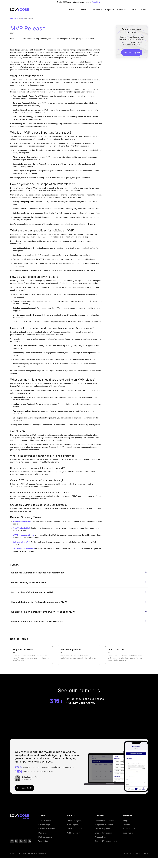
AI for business (44, 821)
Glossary (13, 18)
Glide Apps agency (74, 821)
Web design (43, 841)
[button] (73, 10)
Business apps (44, 825)
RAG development (102, 829)
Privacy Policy (129, 853)
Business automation (46, 829)
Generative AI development (106, 821)
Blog (125, 821)
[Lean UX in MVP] (126, 655)
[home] (19, 9)
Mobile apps (43, 833)
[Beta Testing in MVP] (79, 655)
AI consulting (100, 837)
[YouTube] (21, 841)
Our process (109, 10)
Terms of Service (142, 853)
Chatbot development (103, 833)
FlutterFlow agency (74, 829)
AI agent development (104, 825)
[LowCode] (22, 817)
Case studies (121, 10)
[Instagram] (12, 841)
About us (133, 10)
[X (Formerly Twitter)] (25, 841)
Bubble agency (73, 825)
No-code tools (129, 829)
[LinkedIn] (16, 841)
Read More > (96, 2)
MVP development (45, 837)
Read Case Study (24, 788)
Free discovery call (132, 52)
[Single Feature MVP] (31, 655)
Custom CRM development (106, 841)
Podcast (126, 825)
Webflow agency (73, 833)
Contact (143, 10)
